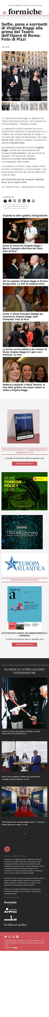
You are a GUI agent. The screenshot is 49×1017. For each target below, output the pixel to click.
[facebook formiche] (6, 936)
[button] (5, 12)
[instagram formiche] (13, 936)
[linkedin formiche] (17, 936)
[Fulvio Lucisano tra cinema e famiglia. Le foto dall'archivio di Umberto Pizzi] (24, 703)
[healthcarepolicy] (24, 925)
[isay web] (15, 947)
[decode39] (24, 918)
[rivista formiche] (24, 609)
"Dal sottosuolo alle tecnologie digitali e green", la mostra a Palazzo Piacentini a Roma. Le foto (23, 823)
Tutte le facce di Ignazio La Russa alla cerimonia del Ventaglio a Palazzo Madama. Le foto (21, 778)
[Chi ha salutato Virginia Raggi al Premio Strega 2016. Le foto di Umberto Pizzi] (25, 266)
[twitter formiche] (9, 936)
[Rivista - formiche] (24, 903)
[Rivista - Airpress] (24, 910)
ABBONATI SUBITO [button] (24, 464)
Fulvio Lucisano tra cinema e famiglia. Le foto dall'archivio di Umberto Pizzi (21, 732)
